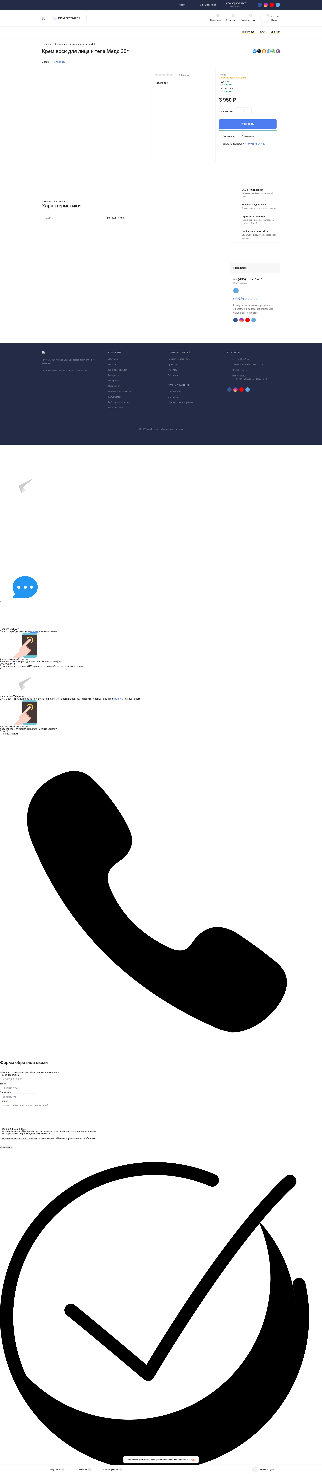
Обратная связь (116, 407)
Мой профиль (175, 391)
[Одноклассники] (264, 51)
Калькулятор (115, 397)
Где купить (113, 375)
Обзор (45, 62)
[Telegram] (269, 51)
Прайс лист (114, 386)
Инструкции (114, 380)
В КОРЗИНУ (247, 124)
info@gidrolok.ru (245, 298)
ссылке (34, 631)
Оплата (112, 364)
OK (193, 1459)
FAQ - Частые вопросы (119, 402)
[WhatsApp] (273, 51)
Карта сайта (82, 370)
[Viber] (278, 51)
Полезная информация (119, 391)
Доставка (113, 359)
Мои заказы (174, 397)
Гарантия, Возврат (117, 370)
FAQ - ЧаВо (173, 370)
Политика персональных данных (57, 370)
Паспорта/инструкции (179, 359)
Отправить (6, 1147)
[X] (259, 51)
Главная (46, 44)
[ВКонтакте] (255, 51)
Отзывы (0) (60, 62)
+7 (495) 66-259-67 (236, 3)
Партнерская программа (180, 402)
